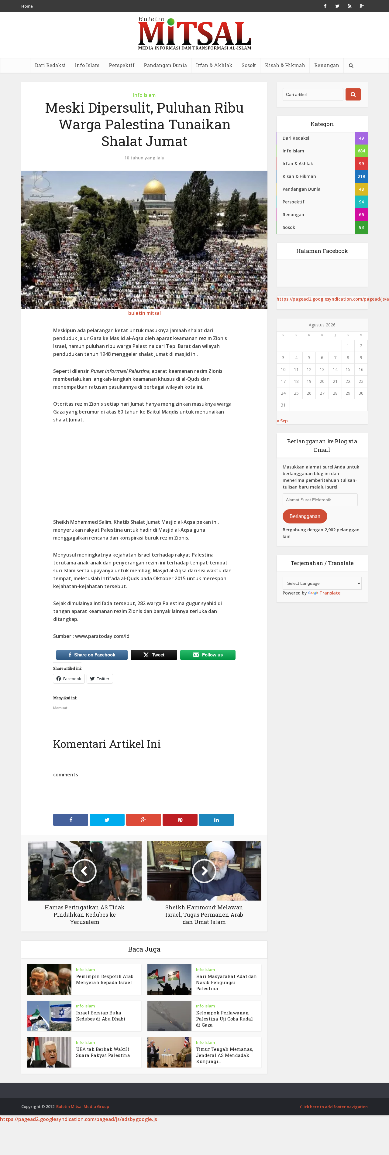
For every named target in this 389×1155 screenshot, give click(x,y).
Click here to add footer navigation (334, 1106)
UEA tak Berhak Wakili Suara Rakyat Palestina (103, 1052)
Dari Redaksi (50, 65)
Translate (329, 593)
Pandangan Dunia (165, 65)
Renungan (326, 65)
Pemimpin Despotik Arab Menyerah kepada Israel (104, 979)
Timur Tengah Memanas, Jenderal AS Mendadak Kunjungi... (224, 1055)
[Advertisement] (144, 475)
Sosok (249, 65)
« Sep (282, 421)
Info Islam (87, 65)
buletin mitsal (144, 313)
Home (27, 6)
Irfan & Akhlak (214, 65)
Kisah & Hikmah (285, 65)
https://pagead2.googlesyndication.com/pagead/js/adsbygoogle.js (78, 1119)
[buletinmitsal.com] (194, 33)
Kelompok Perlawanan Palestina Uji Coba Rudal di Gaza (224, 1019)
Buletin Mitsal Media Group (82, 1106)
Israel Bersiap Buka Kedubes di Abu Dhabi (100, 1016)
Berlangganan (305, 516)
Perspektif (122, 65)
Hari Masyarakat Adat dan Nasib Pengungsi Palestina (226, 982)
